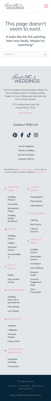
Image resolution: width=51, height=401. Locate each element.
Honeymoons (13, 366)
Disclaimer (12, 386)
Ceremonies (13, 204)
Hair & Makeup (36, 268)
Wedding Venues (11, 237)
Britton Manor (40, 172)
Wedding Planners (11, 198)
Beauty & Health (34, 273)
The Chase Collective (26, 169)
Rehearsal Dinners (12, 248)
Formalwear (35, 263)
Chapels (11, 243)
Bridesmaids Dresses (35, 258)
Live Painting (13, 311)
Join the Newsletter (26, 154)
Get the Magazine (26, 146)
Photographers (36, 197)
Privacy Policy (24, 386)
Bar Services (35, 224)
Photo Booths (13, 306)
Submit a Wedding (26, 150)
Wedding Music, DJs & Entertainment (14, 299)
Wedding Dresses (34, 251)
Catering (34, 220)
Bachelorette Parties (13, 209)
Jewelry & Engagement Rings (35, 282)
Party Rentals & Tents (13, 280)
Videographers (36, 205)
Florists (11, 275)
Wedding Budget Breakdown (13, 218)
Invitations (12, 325)
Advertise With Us (26, 159)
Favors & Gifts (14, 341)
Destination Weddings (12, 360)
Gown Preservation (35, 290)
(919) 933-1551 (25, 113)
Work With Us (37, 386)
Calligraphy (12, 330)
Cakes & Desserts (34, 230)
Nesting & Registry (12, 335)
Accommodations (14, 255)
